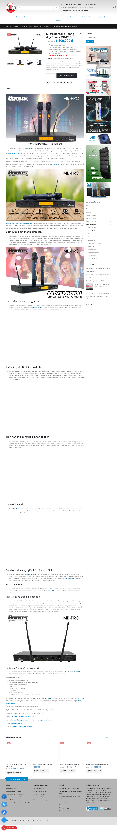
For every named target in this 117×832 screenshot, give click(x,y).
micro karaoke (75, 61)
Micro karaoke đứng (93, 252)
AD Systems (89, 206)
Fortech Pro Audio (91, 215)
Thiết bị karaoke (45, 17)
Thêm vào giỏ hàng (67, 75)
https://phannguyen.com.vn (66, 806)
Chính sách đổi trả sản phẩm (40, 789)
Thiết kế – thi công (86, 17)
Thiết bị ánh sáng (91, 221)
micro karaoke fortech (51, 65)
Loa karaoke (91, 240)
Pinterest (61, 82)
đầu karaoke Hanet (51, 819)
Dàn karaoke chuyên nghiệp (13, 789)
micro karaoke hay (50, 67)
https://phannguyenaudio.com (67, 809)
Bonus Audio (64, 58)
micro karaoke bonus (51, 63)
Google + (57, 82)
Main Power (91, 246)
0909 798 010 (84, 11)
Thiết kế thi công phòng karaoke (14, 792)
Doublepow (89, 212)
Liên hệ (58, 20)
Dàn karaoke (32, 17)
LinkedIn (54, 82)
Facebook (47, 82)
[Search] (56, 8)
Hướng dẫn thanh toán (39, 786)
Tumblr (71, 82)
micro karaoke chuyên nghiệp (74, 63)
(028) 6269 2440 (67, 11)
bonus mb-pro (52, 61)
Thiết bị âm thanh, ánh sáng (13, 798)
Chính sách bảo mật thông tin (41, 798)
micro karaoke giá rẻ (77, 65)
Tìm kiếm (90, 41)
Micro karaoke (70, 58)
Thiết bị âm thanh (59, 17)
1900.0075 (14, 716)
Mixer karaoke (92, 255)
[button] (107, 737)
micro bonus (59, 61)
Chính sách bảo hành (38, 795)
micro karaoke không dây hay (63, 67)
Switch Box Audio (92, 259)
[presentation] (6, 45)
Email (64, 82)
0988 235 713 (76, 11)
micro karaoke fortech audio (64, 65)
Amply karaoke (92, 227)
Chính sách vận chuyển (39, 792)
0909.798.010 (23, 716)
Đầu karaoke (91, 234)
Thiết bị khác (72, 17)
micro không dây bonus (52, 69)
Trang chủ (13, 17)
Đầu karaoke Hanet (93, 237)
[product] (18, 751)
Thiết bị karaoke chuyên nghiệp (14, 795)
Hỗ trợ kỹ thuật (101, 17)
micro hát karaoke (67, 61)
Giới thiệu (22, 17)
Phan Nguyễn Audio (20, 819)
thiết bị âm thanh (34, 819)
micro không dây (75, 67)
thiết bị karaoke (42, 819)
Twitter (50, 82)
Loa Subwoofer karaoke (94, 243)
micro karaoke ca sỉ (62, 63)
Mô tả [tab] (8, 89)
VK (68, 82)
